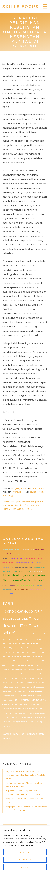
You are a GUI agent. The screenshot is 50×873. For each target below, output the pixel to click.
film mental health (28, 549)
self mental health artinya (22, 709)
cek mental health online (17, 656)
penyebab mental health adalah (22, 567)
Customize (25, 860)
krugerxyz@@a (19, 488)
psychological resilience (20, 554)
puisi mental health (26, 695)
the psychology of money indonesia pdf (22, 722)
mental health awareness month (30, 669)
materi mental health (10, 669)
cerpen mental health (34, 656)
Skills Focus (20, 6)
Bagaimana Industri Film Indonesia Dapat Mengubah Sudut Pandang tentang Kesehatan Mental (25, 775)
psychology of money (36, 571)
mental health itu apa (23, 571)
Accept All (25, 852)
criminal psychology (23, 661)
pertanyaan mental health (11, 691)
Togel (16, 733)
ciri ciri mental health (9, 585)
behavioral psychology (20, 589)
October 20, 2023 (37, 488)
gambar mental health (10, 665)
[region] (25, 849)
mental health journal (16, 678)
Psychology (16, 492)
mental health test (8, 593)
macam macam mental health (11, 549)
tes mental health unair (24, 585)
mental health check (9, 674)
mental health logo (31, 678)
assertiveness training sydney (25, 562)
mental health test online (37, 589)
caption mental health (19, 652)
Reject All (25, 867)
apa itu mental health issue (18, 558)
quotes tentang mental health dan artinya (17, 704)
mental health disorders (26, 674)
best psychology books (21, 648)
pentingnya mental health (11, 687)
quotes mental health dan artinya (30, 700)
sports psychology (19, 713)
